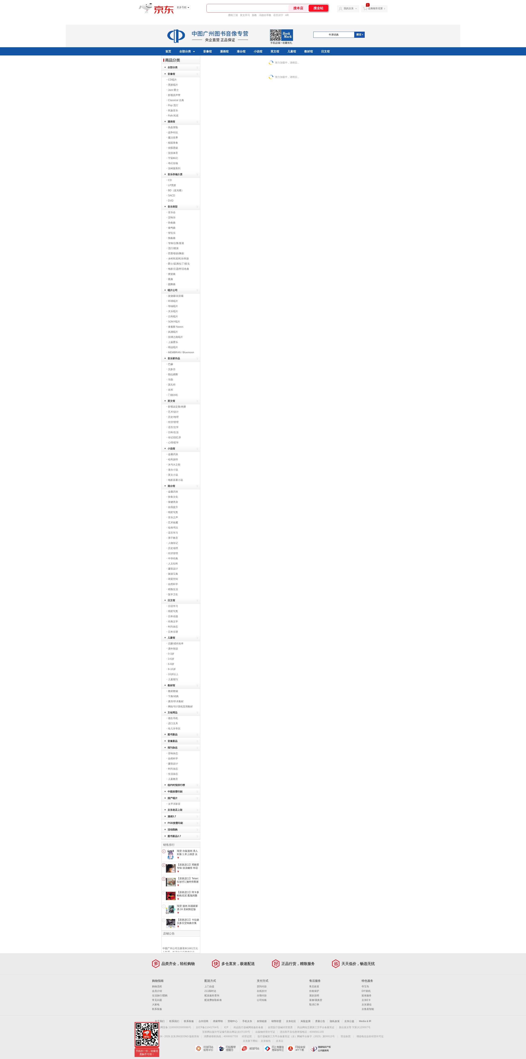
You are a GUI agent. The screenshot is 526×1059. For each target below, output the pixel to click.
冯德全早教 (265, 15)
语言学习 (173, 532)
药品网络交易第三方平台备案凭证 (315, 1027)
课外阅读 (173, 648)
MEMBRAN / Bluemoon (181, 352)
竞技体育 (173, 153)
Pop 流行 (173, 105)
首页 (168, 51)
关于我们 (160, 1021)
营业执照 (346, 1036)
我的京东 (349, 8)
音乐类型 (173, 206)
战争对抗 (173, 132)
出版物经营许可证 (265, 1031)
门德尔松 (173, 395)
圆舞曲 (171, 284)
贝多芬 (171, 369)
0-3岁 (171, 653)
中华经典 (173, 558)
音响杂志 (173, 753)
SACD (171, 195)
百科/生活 (173, 432)
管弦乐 (171, 232)
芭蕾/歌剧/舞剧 (176, 253)
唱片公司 (173, 290)
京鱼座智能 (368, 1009)
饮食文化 (173, 496)
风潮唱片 (173, 331)
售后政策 (314, 986)
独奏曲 (171, 238)
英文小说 (173, 474)
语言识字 (278, 15)
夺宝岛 (365, 986)
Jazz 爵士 (173, 90)
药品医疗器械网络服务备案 (248, 1027)
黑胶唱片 (173, 84)
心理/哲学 (173, 442)
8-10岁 (172, 669)
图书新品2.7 (174, 836)
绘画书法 (173, 527)
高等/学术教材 (175, 701)
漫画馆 (224, 51)
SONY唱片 (174, 321)
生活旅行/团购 (159, 995)
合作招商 (203, 1021)
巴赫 (170, 364)
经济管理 (173, 553)
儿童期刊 (173, 679)
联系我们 (174, 1021)
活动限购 (173, 829)
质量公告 (320, 1021)
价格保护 (314, 991)
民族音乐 (173, 110)
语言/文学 (173, 427)
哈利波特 (173, 459)
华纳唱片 (173, 306)
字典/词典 (173, 696)
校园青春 (173, 142)
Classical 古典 (176, 100)
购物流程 (157, 986)
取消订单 (314, 1004)
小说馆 (258, 51)
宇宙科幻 (173, 158)
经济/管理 (173, 422)
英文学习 (245, 15)
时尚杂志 (173, 626)
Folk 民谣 (173, 115)
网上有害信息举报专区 (274, 1048)
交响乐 (171, 217)
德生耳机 (173, 718)
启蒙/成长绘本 (175, 643)
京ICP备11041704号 (207, 1027)
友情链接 (262, 1021)
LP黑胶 (172, 185)
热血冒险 (173, 127)
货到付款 (262, 986)
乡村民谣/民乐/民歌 (178, 258)
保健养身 (173, 502)
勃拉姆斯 (173, 374)
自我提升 (173, 507)
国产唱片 (173, 798)
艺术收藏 (173, 522)
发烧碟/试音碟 (175, 296)
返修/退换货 (315, 1000)
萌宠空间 (173, 579)
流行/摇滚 (173, 248)
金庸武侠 (173, 454)
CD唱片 (172, 79)
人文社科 (173, 563)
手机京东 (247, 1021)
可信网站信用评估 (205, 1048)
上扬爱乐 (173, 342)
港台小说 (173, 469)
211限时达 (210, 991)
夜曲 (170, 279)
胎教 (254, 15)
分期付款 (262, 995)
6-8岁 (171, 664)
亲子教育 (173, 537)
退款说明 (314, 995)
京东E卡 (366, 1000)
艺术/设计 (173, 411)
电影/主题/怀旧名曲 (178, 268)
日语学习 (173, 606)
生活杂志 (173, 773)
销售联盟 (276, 1021)
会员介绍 (157, 991)
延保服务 (366, 995)
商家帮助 (218, 1021)
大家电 (155, 1004)
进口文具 (173, 723)
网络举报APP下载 (297, 1048)
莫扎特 (171, 384)
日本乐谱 (173, 631)
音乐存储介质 (175, 174)
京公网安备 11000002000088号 (173, 1027)
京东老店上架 (175, 809)
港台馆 (241, 51)
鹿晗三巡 (233, 15)
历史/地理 (173, 417)
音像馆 (207, 51)
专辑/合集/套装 (176, 243)
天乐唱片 (173, 311)
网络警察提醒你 (228, 1048)
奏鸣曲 (171, 227)
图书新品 (173, 734)
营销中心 (233, 1021)
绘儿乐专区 (174, 728)
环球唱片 (173, 301)
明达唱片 (173, 347)
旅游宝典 (173, 573)
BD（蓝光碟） (176, 190)
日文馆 (325, 51)
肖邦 (170, 389)
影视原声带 (174, 95)
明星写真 (173, 512)
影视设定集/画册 (177, 406)
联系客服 (157, 1009)
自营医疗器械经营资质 (280, 1027)
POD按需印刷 (175, 823)
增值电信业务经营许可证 (370, 1036)
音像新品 (173, 741)
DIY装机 (366, 991)
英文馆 (275, 51)
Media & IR (365, 1021)
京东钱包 (266, 1040)
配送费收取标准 (213, 1000)
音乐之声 (173, 517)
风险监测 (305, 1021)
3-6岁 (171, 658)
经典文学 (173, 621)
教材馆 (308, 51)
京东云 (279, 1040)
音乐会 (171, 212)
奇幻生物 (173, 163)
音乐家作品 (174, 358)
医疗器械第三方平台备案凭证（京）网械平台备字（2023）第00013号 (296, 1036)
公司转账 (262, 1000)
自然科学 (173, 584)
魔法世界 (173, 137)
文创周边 (173, 712)
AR (287, 15)
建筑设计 (173, 568)
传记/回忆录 (174, 437)
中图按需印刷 (175, 791)
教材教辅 (173, 691)
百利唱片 (173, 316)
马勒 (170, 379)
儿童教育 (173, 779)
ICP (226, 1027)
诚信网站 (251, 1048)
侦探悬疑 (173, 147)
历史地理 (173, 548)
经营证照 (247, 1036)
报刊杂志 (173, 747)
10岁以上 (173, 674)
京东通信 (366, 1004)
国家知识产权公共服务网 (320, 1048)
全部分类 (185, 51)
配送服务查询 (211, 995)
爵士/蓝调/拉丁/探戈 (179, 263)
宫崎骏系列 (174, 168)
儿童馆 (291, 51)
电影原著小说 (175, 480)
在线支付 (262, 991)
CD (170, 180)
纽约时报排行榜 (176, 785)
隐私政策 (335, 1021)
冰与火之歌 (174, 464)
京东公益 (349, 1021)
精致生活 (173, 589)
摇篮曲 (171, 274)
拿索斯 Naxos (175, 326)
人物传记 (173, 543)
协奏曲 (171, 222)
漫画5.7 (172, 816)
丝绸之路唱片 (175, 337)
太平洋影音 (174, 803)
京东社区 (291, 1021)
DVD (170, 200)
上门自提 (209, 986)
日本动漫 (173, 616)
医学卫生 (173, 594)
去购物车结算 (375, 8)
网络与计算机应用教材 (180, 706)
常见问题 (157, 1000)
